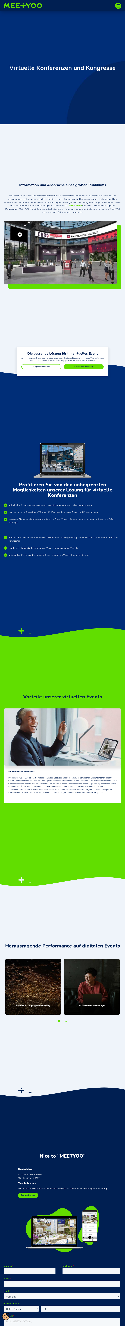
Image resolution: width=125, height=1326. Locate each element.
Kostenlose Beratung (83, 366)
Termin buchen (28, 1195)
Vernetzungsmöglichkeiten (62, 809)
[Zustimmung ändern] (6, 1316)
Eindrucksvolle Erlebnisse (49, 809)
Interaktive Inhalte (56, 809)
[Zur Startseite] (24, 5)
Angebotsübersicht (41, 366)
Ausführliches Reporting (76, 809)
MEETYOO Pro (75, 205)
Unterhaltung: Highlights (69, 809)
